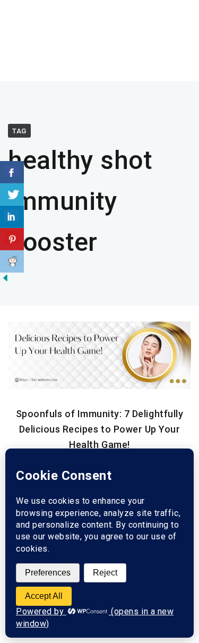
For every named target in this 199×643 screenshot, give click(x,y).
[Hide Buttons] (5, 280)
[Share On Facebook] (12, 172)
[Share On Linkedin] (12, 217)
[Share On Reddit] (12, 261)
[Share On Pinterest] (12, 239)
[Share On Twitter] (12, 194)
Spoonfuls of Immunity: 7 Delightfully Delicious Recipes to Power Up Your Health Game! (99, 429)
